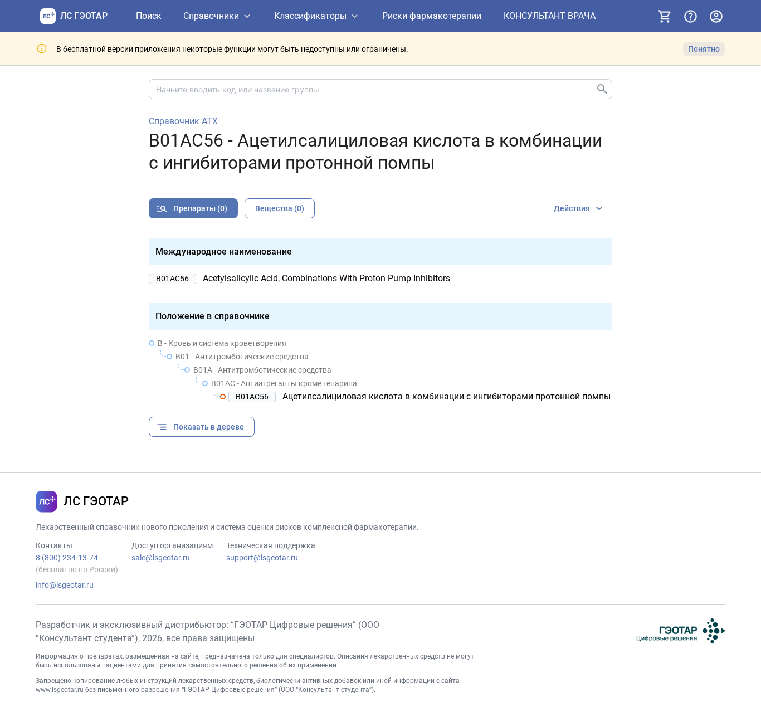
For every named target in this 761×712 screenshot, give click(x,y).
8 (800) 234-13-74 (67, 557)
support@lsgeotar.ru (262, 557)
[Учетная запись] (715, 16)
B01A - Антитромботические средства (262, 369)
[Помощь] (690, 16)
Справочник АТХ (183, 121)
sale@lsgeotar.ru (160, 557)
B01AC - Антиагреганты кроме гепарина (284, 383)
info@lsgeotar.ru (65, 585)
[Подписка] (664, 16)
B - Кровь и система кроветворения (222, 343)
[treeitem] (380, 370)
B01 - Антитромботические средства (242, 356)
